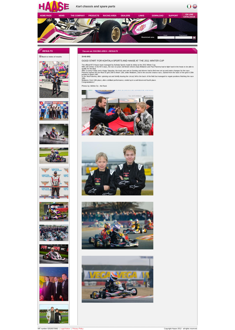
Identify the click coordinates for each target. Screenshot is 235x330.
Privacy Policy (77, 329)
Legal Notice (65, 329)
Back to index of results (51, 57)
